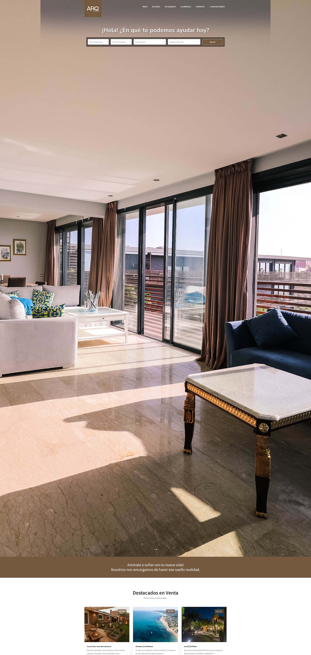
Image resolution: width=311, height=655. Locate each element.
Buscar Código (218, 7)
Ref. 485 (219, 611)
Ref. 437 (170, 611)
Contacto (200, 7)
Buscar (212, 42)
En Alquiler (170, 7)
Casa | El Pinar (190, 646)
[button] (154, 549)
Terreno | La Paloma (95, 646)
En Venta (156, 7)
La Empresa (186, 7)
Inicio (145, 7)
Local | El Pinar (141, 646)
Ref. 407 (122, 611)
